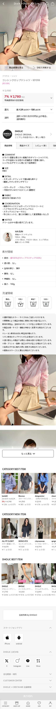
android (19, 644)
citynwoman (40, 541)
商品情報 (8, 145)
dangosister (39, 496)
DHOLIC (5, 586)
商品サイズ (24, 145)
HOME (28, 706)
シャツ (14, 76)
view (50, 134)
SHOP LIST (16, 706)
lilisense (22, 496)
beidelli (4, 496)
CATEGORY (5, 706)
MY (50, 706)
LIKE (39, 706)
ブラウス (5, 76)
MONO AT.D (23, 541)
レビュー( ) (40, 145)
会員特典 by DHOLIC (28, 615)
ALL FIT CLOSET (8, 541)
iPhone (7, 644)
